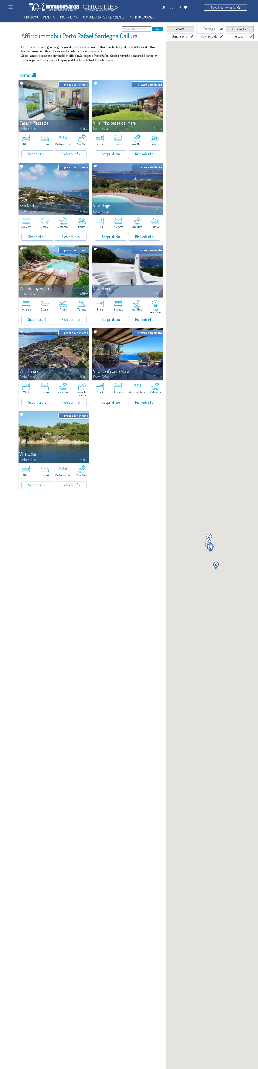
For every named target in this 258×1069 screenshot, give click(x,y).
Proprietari (69, 17)
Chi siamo (31, 17)
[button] (216, 566)
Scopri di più (37, 153)
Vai (157, 29)
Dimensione (179, 36)
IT (156, 7)
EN (163, 7)
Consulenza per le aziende (103, 17)
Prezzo (238, 36)
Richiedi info (71, 153)
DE (171, 7)
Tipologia (209, 29)
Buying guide (209, 36)
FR (179, 7)
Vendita (49, 17)
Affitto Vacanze (142, 17)
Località (179, 29)
